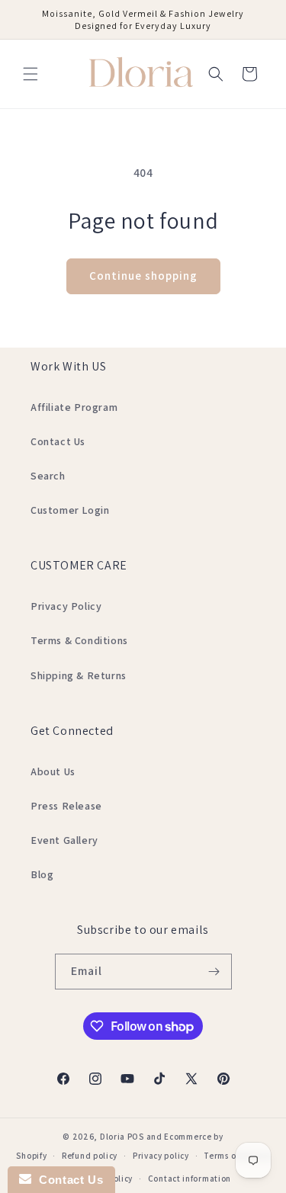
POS (135, 1136)
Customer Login (70, 510)
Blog (42, 874)
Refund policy (89, 1155)
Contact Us (58, 441)
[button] (30, 74)
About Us (53, 771)
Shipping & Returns (79, 675)
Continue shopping (143, 275)
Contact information (189, 1178)
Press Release (66, 806)
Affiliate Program (74, 407)
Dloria (112, 1136)
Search (48, 476)
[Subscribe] (214, 971)
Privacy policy (161, 1155)
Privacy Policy (66, 606)
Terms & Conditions (79, 640)
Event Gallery (64, 840)
